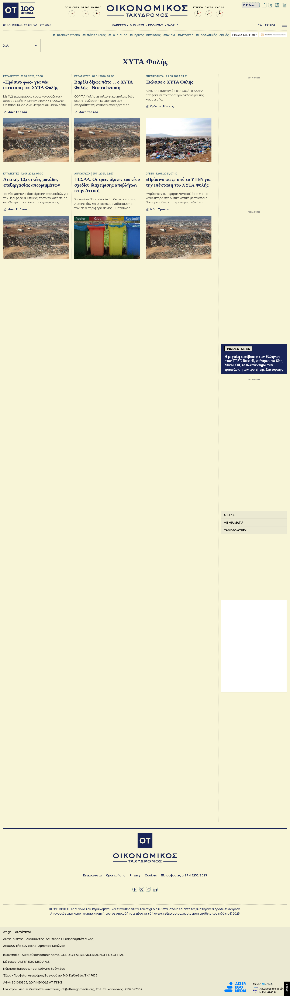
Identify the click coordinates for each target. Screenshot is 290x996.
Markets (119, 25)
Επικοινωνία (92, 875)
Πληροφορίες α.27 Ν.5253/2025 (184, 875)
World (172, 25)
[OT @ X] (271, 5)
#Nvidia (169, 35)
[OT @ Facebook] (264, 5)
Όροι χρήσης (115, 875)
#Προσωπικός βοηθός (212, 35)
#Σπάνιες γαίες (94, 35)
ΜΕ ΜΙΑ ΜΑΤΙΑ (233, 522)
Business (137, 25)
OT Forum (250, 5)
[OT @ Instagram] (277, 5)
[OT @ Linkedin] (284, 5)
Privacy (135, 875)
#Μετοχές (185, 35)
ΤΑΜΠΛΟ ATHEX (235, 530)
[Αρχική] (19, 10)
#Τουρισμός (117, 35)
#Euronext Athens (66, 35)
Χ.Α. (6, 45)
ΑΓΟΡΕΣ (229, 515)
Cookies (151, 875)
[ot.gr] (147, 16)
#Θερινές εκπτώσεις (145, 35)
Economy (155, 25)
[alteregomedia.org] (235, 991)
